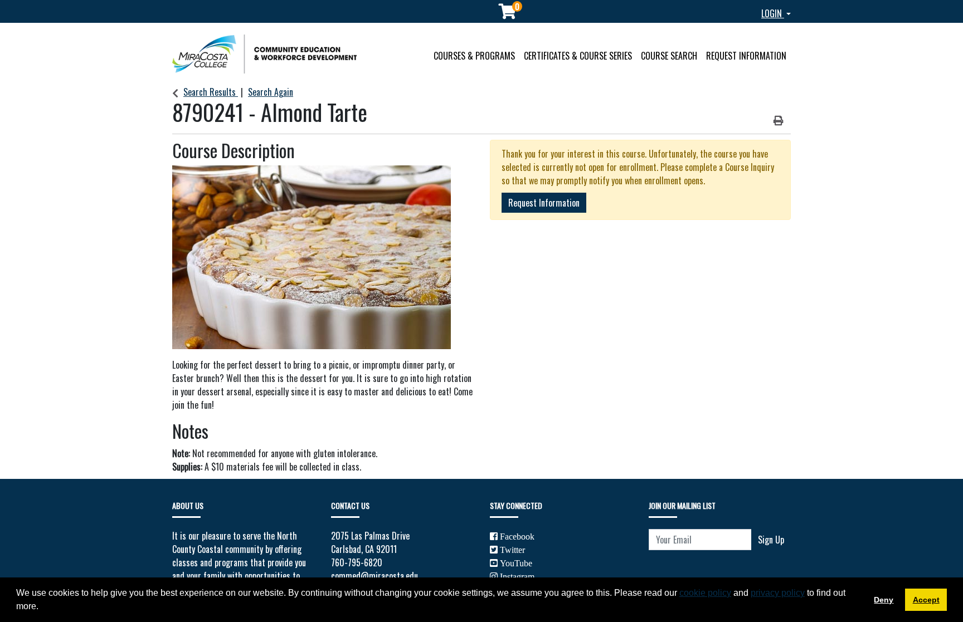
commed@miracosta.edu (374, 575)
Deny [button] (883, 599)
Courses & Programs (474, 55)
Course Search (669, 55)
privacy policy (778, 592)
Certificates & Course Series (578, 55)
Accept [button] (926, 599)
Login (772, 13)
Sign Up (771, 539)
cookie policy (705, 592)
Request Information (746, 55)
